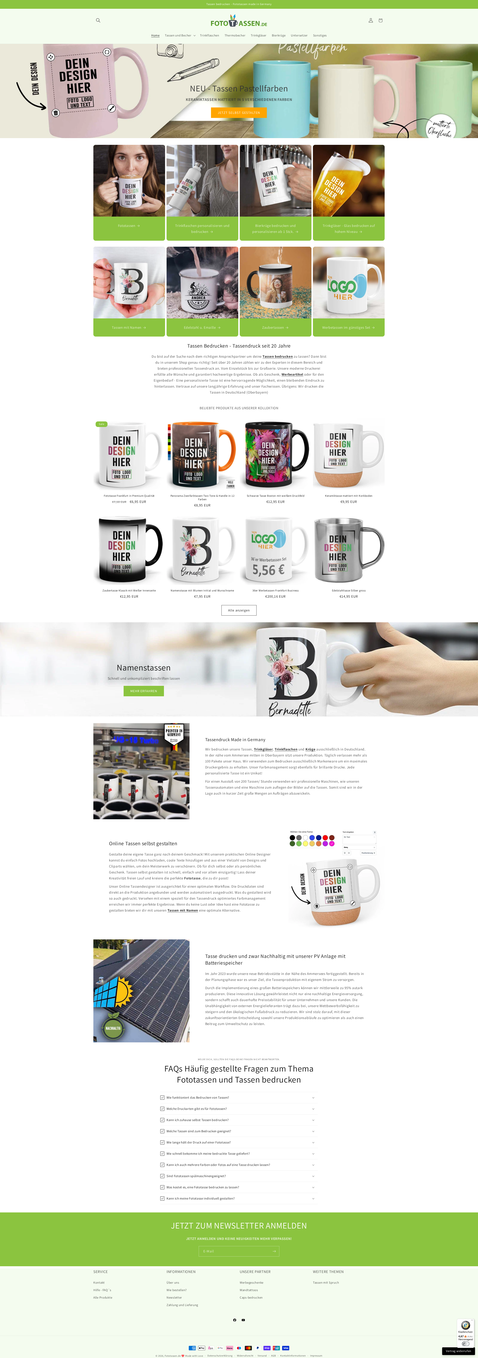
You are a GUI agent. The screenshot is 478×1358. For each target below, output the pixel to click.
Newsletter (174, 1297)
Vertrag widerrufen (458, 1351)
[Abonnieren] (274, 1251)
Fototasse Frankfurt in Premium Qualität (129, 495)
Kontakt (99, 1282)
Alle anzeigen (239, 610)
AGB (273, 1355)
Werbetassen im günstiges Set (346, 327)
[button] (98, 20)
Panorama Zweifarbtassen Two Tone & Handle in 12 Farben (202, 497)
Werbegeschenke (251, 1282)
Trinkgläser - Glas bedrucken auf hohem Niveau (349, 228)
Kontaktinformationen (293, 1355)
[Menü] (472, 1321)
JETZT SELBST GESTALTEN (239, 113)
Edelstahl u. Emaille (200, 327)
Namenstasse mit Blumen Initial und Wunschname (202, 590)
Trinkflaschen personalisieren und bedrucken (202, 228)
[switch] (465, 1344)
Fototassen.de (173, 1355)
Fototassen (126, 225)
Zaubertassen (273, 327)
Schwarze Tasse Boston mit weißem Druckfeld (276, 495)
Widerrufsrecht (245, 1355)
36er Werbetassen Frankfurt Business (275, 590)
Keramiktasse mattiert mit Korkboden (349, 495)
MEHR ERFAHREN (143, 691)
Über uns (173, 1282)
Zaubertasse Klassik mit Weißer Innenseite (129, 590)
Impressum (316, 1355)
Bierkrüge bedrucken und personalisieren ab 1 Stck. (274, 228)
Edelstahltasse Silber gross (349, 590)
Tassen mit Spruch (326, 1282)
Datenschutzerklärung (220, 1355)
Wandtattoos (249, 1290)
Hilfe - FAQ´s (102, 1290)
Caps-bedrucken (251, 1297)
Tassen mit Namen (126, 327)
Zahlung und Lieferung (182, 1305)
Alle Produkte (102, 1297)
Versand (262, 1355)
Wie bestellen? (177, 1290)
